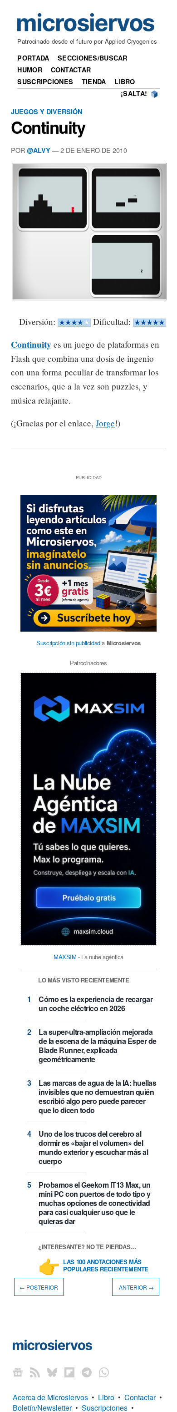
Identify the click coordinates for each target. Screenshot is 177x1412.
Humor (29, 69)
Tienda (94, 81)
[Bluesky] (52, 1372)
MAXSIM (65, 956)
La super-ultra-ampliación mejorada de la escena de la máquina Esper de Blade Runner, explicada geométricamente (98, 1045)
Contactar (71, 69)
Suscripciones (45, 81)
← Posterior (39, 1287)
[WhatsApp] (104, 1372)
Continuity (48, 127)
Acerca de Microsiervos (50, 1397)
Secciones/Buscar (93, 57)
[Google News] (18, 1372)
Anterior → (136, 1287)
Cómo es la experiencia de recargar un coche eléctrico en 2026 (95, 1003)
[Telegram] (87, 1372)
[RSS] (35, 1372)
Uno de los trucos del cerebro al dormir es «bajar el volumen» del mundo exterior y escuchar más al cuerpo (93, 1147)
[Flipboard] (69, 1372)
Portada (33, 57)
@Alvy (38, 150)
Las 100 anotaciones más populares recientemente (105, 1266)
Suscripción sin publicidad (68, 642)
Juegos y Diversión (46, 111)
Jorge (105, 423)
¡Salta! (134, 93)
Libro (124, 81)
